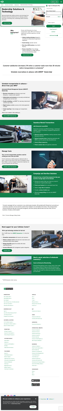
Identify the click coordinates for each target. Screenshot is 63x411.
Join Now (53, 31)
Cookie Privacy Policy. (16, 403)
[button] (61, 2)
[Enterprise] (2, 2)
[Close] (35, 399)
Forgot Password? (53, 29)
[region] (19, 403)
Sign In (53, 26)
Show (59, 16)
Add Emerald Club (53, 35)
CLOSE (33, 406)
